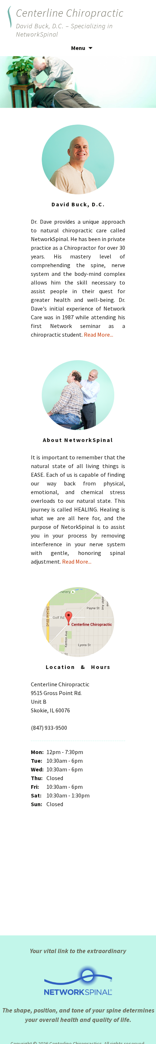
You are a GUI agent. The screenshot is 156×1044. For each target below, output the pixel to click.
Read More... (98, 334)
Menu (78, 47)
